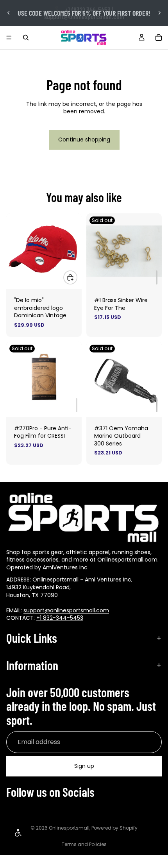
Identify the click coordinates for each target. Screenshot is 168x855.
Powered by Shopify (114, 828)
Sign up (84, 766)
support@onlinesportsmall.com (66, 610)
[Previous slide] (8, 12)
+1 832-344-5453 (59, 618)
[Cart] (158, 37)
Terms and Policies (84, 844)
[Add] (156, 277)
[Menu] (9, 38)
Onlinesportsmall (69, 828)
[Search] (25, 37)
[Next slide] (159, 12)
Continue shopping (84, 139)
